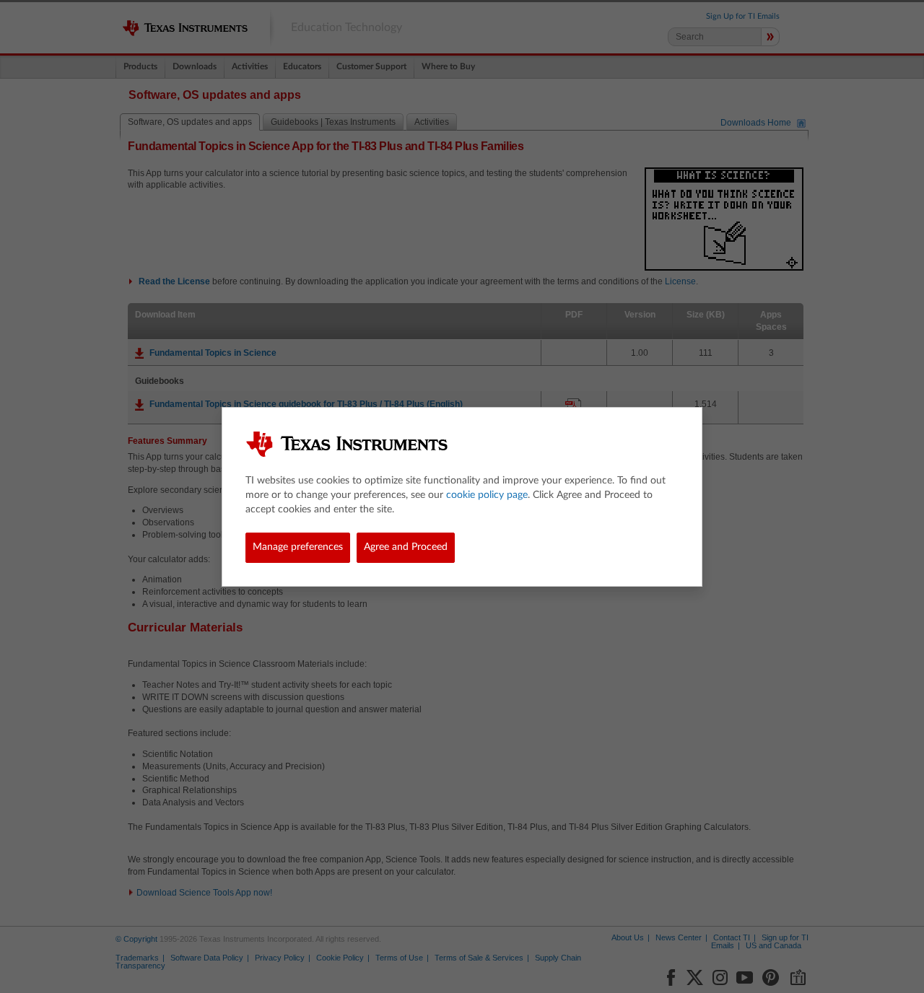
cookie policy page (487, 495)
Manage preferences (298, 547)
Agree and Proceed (406, 547)
